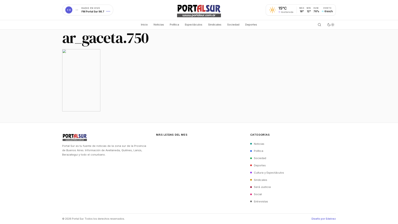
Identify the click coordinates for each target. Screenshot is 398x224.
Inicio (144, 24)
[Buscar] (319, 25)
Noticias (159, 24)
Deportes (251, 24)
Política (174, 24)
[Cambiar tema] (331, 25)
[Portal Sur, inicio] (199, 9)
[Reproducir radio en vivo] (68, 9)
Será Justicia (262, 187)
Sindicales (214, 24)
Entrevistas (261, 201)
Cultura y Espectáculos (269, 172)
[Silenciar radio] (76, 9)
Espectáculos (193, 24)
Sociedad (233, 24)
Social (258, 194)
